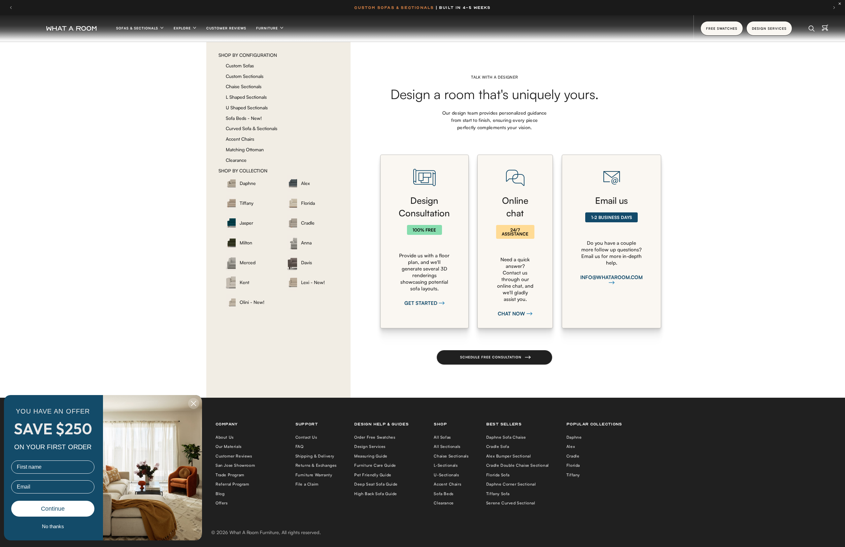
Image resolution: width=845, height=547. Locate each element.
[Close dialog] (193, 403)
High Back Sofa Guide (375, 493)
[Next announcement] (834, 7)
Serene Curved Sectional (510, 502)
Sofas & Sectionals (137, 28)
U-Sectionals (446, 474)
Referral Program (232, 484)
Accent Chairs (240, 139)
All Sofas (442, 437)
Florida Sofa (498, 474)
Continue (53, 508)
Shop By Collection (243, 170)
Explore (183, 28)
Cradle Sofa (497, 446)
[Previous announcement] (11, 7)
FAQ (299, 446)
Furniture (267, 28)
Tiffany (573, 474)
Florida (573, 465)
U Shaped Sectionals (247, 107)
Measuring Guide (371, 456)
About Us (225, 437)
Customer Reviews (226, 28)
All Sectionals (447, 446)
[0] (825, 28)
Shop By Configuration (248, 55)
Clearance (236, 160)
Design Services (370, 446)
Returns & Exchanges (316, 465)
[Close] (841, 4)
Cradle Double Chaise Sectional (517, 465)
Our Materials (229, 446)
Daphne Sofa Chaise (506, 437)
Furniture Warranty (313, 474)
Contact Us (306, 437)
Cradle (573, 456)
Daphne (574, 437)
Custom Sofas (240, 65)
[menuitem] (252, 183)
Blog (220, 493)
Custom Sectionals (244, 76)
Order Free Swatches (374, 437)
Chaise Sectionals (243, 86)
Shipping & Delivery (314, 456)
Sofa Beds (443, 493)
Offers (222, 502)
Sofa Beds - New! (244, 118)
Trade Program (230, 474)
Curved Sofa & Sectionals (251, 128)
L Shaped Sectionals (246, 97)
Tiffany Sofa (498, 493)
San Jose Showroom (235, 465)
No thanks (53, 526)
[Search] (811, 28)
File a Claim (307, 484)
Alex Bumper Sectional (508, 456)
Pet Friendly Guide (372, 474)
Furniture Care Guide (375, 465)
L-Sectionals (445, 465)
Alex (570, 446)
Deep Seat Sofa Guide (376, 484)
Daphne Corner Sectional (511, 484)
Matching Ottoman (245, 149)
